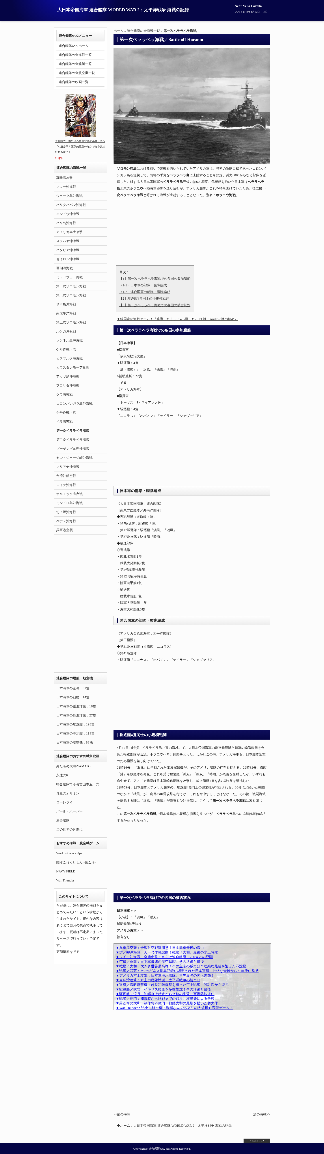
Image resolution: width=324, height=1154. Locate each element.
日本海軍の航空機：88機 (74, 742)
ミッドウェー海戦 (69, 277)
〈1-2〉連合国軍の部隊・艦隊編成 (144, 292)
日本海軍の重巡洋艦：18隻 (76, 706)
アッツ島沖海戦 (67, 376)
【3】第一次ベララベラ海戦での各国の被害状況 (154, 305)
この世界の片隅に (69, 829)
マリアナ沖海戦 (67, 467)
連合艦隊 (62, 820)
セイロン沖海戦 (67, 259)
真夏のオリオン (67, 793)
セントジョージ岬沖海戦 (74, 458)
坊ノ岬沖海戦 (66, 512)
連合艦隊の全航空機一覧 (77, 73)
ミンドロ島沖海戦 (69, 503)
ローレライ (64, 802)
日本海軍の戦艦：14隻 (72, 697)
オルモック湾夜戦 (69, 494)
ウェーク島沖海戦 (69, 196)
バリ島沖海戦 (66, 223)
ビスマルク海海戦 (69, 358)
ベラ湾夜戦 (64, 421)
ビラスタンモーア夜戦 (72, 367)
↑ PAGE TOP (257, 1140)
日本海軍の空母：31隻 (72, 688)
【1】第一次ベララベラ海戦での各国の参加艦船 (154, 278)
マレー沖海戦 (66, 187)
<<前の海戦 (122, 1114)
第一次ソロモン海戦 (71, 286)
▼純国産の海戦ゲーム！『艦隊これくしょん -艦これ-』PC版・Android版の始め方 (177, 319)
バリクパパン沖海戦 (71, 205)
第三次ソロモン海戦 (71, 322)
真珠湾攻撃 (64, 178)
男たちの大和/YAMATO (73, 766)
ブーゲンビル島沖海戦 (72, 449)
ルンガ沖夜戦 (66, 331)
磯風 (159, 369)
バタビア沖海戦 (67, 250)
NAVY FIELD (65, 871)
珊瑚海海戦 (64, 268)
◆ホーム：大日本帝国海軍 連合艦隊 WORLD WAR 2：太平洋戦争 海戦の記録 (174, 1125)
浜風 (146, 369)
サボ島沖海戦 (66, 304)
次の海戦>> (261, 1114)
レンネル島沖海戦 (69, 340)
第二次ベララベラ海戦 (72, 440)
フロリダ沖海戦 (67, 385)
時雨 (173, 369)
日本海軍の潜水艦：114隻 (75, 733)
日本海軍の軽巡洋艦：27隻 (76, 715)
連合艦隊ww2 (157, 1148)
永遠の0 (62, 775)
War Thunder (65, 880)
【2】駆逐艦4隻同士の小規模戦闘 (144, 298)
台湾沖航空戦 (66, 476)
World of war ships (69, 853)
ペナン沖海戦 (66, 521)
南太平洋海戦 (66, 313)
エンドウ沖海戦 (67, 214)
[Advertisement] (192, 232)
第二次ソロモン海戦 (71, 295)
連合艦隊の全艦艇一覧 (75, 64)
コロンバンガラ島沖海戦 (74, 403)
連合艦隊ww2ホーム (73, 46)
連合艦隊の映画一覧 (73, 82)
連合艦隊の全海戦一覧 (75, 55)
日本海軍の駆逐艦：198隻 (75, 724)
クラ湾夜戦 (64, 394)
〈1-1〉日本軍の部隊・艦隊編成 (143, 285)
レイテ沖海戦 (66, 485)
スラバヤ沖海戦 (67, 241)
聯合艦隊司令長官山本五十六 (77, 784)
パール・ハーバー (69, 811)
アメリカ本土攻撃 (69, 232)
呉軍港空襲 (64, 530)
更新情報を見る (68, 952)
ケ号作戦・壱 (66, 349)
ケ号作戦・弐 (66, 412)
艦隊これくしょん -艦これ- (76, 862)
